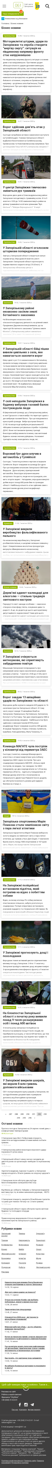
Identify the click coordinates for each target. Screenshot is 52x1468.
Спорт (38, 1249)
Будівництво (7, 1245)
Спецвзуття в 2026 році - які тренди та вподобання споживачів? (21, 1318)
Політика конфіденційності (12, 1461)
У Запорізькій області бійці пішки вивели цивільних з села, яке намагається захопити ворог (26, 352)
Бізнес (4, 1249)
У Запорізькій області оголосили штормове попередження (25, 249)
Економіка (6, 1258)
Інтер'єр (22, 1258)
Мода (38, 1258)
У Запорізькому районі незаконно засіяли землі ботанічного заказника (20, 311)
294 (18, 1118)
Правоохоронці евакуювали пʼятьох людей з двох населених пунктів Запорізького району (23, 1219)
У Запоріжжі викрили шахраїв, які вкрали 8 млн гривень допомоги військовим (24, 1084)
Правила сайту (30, 1461)
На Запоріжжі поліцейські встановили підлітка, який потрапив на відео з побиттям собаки (24, 890)
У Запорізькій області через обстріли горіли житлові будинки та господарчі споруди (24, 1210)
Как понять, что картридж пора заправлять (23, 1358)
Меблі (21, 1249)
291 (33, 1114)
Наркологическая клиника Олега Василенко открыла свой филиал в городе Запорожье (24, 1283)
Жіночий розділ (8, 1254)
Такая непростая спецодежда (18, 1310)
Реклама (5, 1272)
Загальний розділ (6, 1234)
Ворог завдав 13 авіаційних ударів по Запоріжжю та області (25, 698)
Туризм (4, 1240)
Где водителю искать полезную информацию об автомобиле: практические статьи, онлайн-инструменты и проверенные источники (25, 1348)
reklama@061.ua (8, 1422)
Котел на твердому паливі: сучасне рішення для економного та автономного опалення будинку (26, 1338)
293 (45, 1114)
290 (27, 1114)
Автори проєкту (34, 1410)
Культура (40, 1254)
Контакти (23, 1410)
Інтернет (22, 1254)
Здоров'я (40, 1233)
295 (24, 1118)
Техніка (22, 1233)
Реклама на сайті (8, 1392)
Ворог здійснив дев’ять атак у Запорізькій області (24, 128)
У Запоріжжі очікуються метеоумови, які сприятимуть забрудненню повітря (23, 660)
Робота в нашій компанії (11, 1395)
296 (29, 1118)
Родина (39, 1263)
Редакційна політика (19, 1463)
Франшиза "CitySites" (10, 1397)
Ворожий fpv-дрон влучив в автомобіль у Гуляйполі (22, 455)
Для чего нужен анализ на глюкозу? (20, 1292)
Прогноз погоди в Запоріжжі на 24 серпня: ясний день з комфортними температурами (25, 1129)
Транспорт (40, 1240)
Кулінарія (5, 1263)
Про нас (15, 1410)
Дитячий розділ (43, 1267)
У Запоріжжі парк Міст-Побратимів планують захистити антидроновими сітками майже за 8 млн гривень (23, 1140)
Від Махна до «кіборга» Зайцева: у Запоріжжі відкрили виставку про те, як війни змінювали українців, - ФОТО (25, 1191)
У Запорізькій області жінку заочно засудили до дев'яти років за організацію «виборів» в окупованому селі (25, 1161)
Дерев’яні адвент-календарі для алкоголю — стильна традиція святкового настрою (25, 596)
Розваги (39, 1245)
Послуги (22, 1263)
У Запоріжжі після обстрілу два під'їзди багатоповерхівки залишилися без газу (18, 1181)
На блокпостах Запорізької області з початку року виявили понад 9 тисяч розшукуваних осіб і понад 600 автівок (25, 1018)
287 (10, 1114)
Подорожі (5, 1267)
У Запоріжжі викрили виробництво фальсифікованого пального (25, 532)
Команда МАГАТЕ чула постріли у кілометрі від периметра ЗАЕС (25, 748)
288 (16, 1114)
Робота (22, 1267)
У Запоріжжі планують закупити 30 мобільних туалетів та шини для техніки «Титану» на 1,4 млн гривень (25, 1200)
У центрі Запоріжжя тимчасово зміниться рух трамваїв (24, 189)
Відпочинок (24, 1245)
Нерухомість (24, 1240)
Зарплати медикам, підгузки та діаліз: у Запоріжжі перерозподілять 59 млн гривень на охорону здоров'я (25, 1172)
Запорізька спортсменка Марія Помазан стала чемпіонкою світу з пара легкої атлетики (26, 825)
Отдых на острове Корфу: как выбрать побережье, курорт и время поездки (21, 1301)
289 (22, 1114)
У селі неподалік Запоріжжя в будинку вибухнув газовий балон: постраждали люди (26, 404)
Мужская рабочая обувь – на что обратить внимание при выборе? (23, 1328)
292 (39, 1114)
